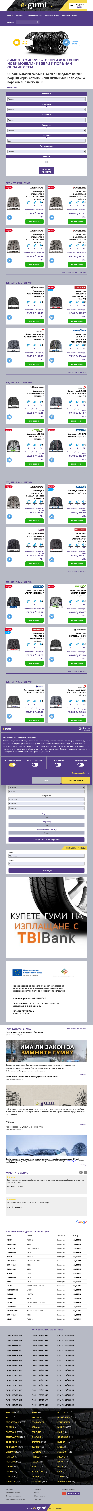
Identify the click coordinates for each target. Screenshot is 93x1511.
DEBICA (9, 1240)
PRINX (60, 1466)
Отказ (46, 780)
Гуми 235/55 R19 (65, 1360)
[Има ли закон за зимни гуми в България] (46, 1051)
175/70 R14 (77, 1319)
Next (85, 1172)
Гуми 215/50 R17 (40, 1345)
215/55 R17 (77, 1306)
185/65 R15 (77, 1273)
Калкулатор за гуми (52, 15)
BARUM (35, 1417)
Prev (81, 1172)
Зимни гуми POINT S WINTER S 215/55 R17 (34, 591)
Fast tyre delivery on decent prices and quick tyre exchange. (28, 1204)
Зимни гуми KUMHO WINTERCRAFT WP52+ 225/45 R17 (76, 393)
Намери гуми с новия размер (46, 839)
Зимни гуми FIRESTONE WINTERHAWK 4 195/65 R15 (79, 295)
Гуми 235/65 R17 (40, 1370)
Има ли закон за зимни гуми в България (24, 1032)
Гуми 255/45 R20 (40, 1400)
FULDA (9, 1286)
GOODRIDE (62, 1437)
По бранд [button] (19, 15)
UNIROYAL (37, 1481)
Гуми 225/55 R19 (14, 1385)
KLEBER (61, 1442)
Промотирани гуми (35, 15)
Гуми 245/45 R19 (65, 1365)
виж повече (13, 87)
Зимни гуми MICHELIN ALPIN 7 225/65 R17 (34, 691)
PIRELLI (9, 1466)
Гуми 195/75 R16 (40, 1405)
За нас (36, 1492)
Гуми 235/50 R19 (40, 1385)
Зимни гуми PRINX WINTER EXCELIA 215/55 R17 (78, 593)
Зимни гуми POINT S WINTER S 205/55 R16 (76, 491)
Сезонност (46, 135)
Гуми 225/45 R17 (65, 1335)
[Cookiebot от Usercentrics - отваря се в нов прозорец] (80, 729)
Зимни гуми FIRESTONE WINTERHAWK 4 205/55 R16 (79, 537)
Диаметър (46, 125)
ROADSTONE (38, 1471)
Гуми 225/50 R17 (65, 1340)
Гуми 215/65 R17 (14, 1370)
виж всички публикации (77, 1029)
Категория (46, 94)
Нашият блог (73, 1493)
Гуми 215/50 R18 (65, 1375)
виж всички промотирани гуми (74, 272)
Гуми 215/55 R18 (40, 1365)
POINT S (35, 1466)
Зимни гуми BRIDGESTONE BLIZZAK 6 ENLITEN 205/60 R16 (77, 195)
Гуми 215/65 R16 (14, 1360)
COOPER (10, 1427)
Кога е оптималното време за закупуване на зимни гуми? (32, 1076)
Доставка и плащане (69, 15)
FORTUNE (36, 1432)
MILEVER (61, 1456)
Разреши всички (76, 780)
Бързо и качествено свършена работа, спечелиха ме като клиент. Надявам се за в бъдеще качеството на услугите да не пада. (45, 1183)
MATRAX (10, 1456)
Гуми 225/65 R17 (14, 1350)
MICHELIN (36, 1456)
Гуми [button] (9, 15)
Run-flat (46, 156)
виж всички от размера (77, 372)
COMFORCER (38, 1422)
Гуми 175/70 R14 (65, 1390)
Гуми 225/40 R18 (40, 1350)
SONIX (9, 1476)
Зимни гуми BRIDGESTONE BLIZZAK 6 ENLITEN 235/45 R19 (77, 238)
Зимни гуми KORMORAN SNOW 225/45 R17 (35, 393)
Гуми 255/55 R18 (40, 1380)
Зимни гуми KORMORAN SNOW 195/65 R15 (35, 293)
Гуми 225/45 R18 (14, 1355)
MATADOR (62, 1451)
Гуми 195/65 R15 (40, 1335)
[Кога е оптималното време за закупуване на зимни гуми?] (46, 1095)
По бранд (9, 1489)
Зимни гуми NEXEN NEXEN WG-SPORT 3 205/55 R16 (35, 536)
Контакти (10, 22)
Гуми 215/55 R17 (14, 1345)
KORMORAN (11, 1244)
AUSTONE (62, 1412)
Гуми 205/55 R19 (65, 1380)
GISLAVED (36, 1437)
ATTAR (35, 1412)
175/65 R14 (77, 1261)
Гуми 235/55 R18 (65, 1355)
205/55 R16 (77, 1240)
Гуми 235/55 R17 (65, 1370)
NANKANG (11, 1461)
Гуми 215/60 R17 (40, 1360)
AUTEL (9, 1417)
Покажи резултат (46, 170)
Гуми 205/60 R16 (40, 1340)
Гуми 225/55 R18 (40, 1355)
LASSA (60, 1446)
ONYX (60, 1461)
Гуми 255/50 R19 (14, 1365)
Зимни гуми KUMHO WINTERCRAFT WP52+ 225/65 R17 (76, 692)
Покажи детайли (79, 773)
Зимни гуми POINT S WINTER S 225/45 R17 (76, 435)
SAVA (59, 1471)
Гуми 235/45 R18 (14, 1380)
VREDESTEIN (63, 1481)
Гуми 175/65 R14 (40, 1390)
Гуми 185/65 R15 (14, 1340)
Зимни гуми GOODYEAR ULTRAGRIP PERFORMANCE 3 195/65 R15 (78, 339)
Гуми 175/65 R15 (40, 1395)
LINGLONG (11, 1451)
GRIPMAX (36, 1442)
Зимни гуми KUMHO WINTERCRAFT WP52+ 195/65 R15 (34, 336)
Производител (46, 146)
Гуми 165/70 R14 (14, 1395)
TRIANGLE (10, 1481)
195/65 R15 (77, 1244)
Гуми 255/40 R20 (65, 1400)
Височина (46, 114)
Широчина (46, 104)
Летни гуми (25, 42)
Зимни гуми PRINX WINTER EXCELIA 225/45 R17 (35, 436)
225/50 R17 (77, 1298)
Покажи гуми (47, 870)
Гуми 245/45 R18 (65, 1350)
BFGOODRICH (64, 1417)
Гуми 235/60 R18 (65, 1385)
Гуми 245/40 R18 (65, 1395)
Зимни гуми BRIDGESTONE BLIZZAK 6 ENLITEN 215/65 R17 (35, 238)
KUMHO (35, 1446)
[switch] (35, 765)
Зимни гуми (74, 42)
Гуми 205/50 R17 (14, 1375)
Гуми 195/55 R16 (14, 1405)
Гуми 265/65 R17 (14, 1400)
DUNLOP (61, 1427)
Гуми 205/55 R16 (14, 1335)
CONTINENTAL (12, 1311)
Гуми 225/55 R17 (65, 1345)
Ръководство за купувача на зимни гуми (24, 1127)
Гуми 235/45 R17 (40, 1375)
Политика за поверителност (16, 1499)
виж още (83, 1074)
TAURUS (10, 1294)
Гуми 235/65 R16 (65, 1405)
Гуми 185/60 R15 (14, 1390)
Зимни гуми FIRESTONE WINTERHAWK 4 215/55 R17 (36, 637)
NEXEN (35, 1461)
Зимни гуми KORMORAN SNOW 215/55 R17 (77, 636)
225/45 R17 (77, 1269)
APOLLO (10, 1412)
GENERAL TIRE (13, 1437)
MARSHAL (36, 1451)
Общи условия (39, 1496)
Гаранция (37, 1499)
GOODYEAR (11, 1442)
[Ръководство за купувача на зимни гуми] (46, 1145)
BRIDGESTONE (12, 1290)
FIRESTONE (11, 1248)
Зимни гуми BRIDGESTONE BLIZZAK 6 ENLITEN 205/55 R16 (35, 195)
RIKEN (9, 1281)
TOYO (60, 1476)
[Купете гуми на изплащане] (46, 917)
